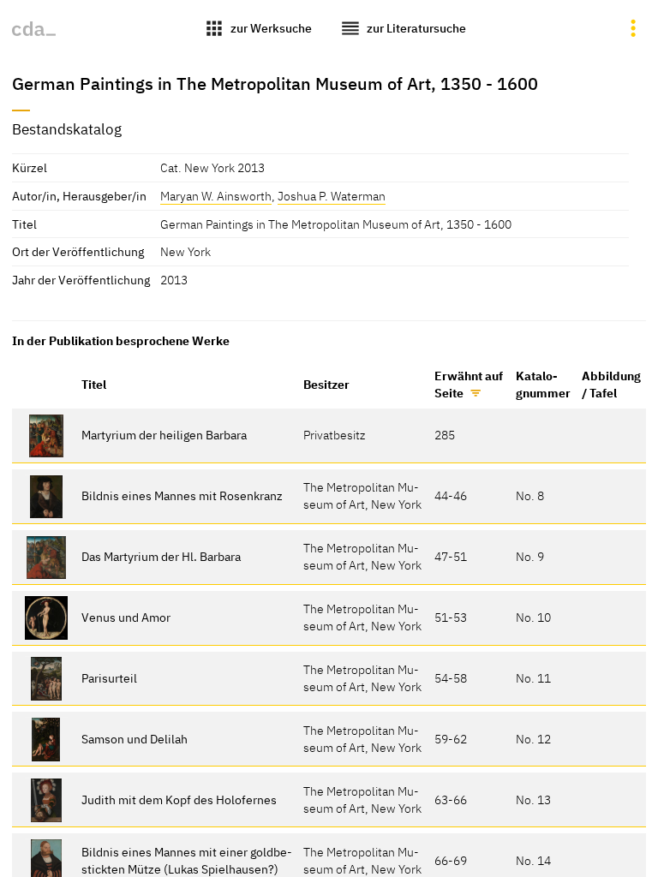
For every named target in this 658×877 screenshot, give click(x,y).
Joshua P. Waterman (332, 196)
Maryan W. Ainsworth (216, 196)
